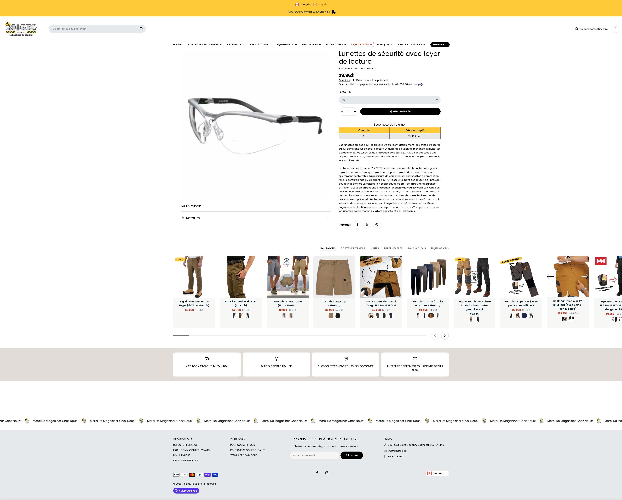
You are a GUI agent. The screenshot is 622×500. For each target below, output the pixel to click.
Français (437, 473)
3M (355, 68)
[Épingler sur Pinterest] (377, 225)
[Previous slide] (435, 336)
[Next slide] (445, 336)
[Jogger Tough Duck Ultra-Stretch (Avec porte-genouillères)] (474, 277)
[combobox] (97, 29)
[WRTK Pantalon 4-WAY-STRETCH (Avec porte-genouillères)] (568, 276)
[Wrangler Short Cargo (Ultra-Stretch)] (288, 277)
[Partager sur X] (367, 225)
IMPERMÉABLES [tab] (393, 248)
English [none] (323, 4)
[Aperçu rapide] (210, 263)
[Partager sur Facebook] (357, 225)
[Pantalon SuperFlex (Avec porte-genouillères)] (521, 277)
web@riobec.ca (397, 450)
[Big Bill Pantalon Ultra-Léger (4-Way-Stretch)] (194, 277)
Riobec (186, 483)
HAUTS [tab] (375, 248)
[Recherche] (141, 29)
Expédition (344, 80)
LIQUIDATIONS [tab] (440, 248)
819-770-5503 (396, 456)
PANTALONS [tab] (328, 248)
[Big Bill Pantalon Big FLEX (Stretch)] (241, 277)
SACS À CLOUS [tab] (417, 248)
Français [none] (305, 4)
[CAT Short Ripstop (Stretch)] (334, 277)
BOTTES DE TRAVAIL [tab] (353, 248)
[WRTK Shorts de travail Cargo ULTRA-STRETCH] (381, 277)
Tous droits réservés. (203, 483)
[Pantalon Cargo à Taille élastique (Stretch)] (428, 277)
